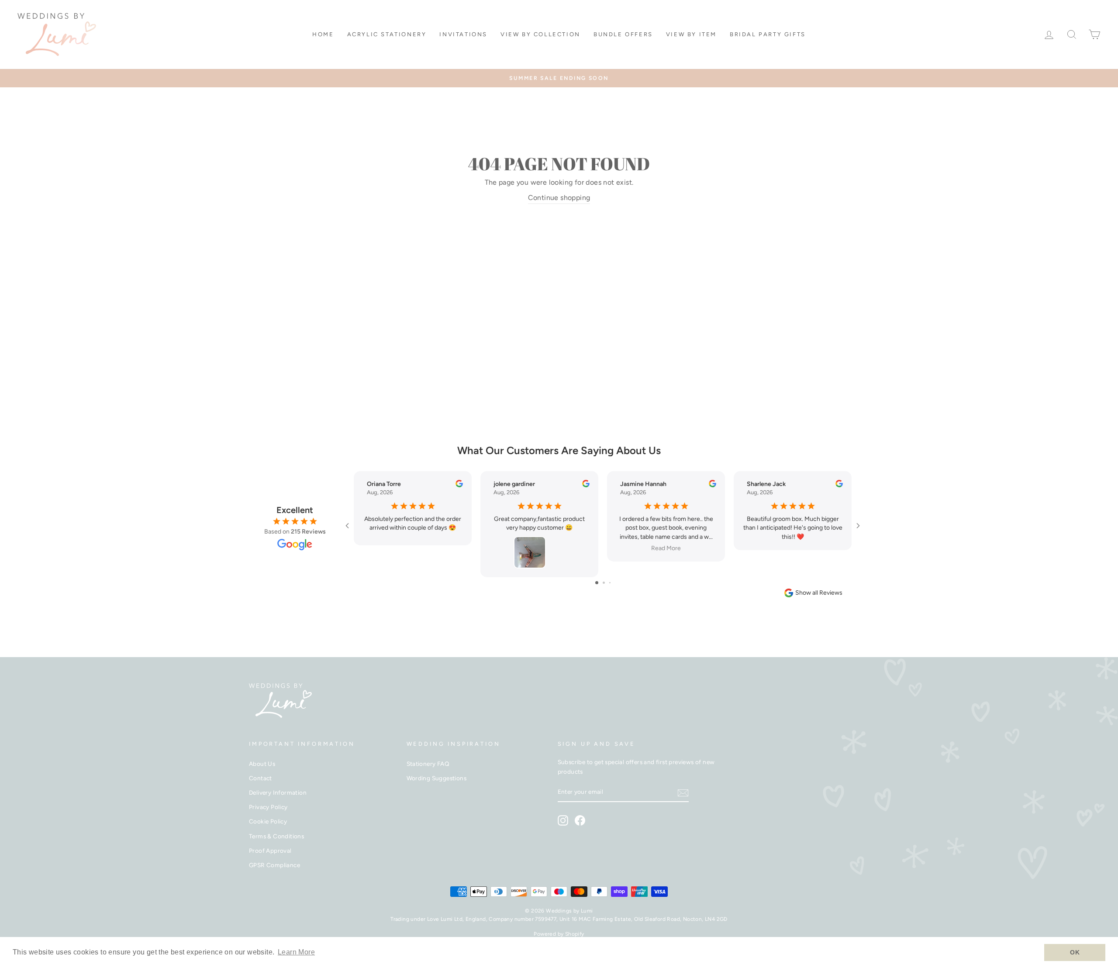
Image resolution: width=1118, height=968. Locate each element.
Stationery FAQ (428, 763)
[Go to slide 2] (604, 583)
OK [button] (1075, 952)
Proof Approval (270, 850)
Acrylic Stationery (387, 34)
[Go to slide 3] (610, 582)
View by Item (691, 34)
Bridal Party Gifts (768, 34)
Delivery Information (278, 792)
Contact (260, 778)
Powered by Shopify (559, 934)
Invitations (463, 34)
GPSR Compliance (274, 864)
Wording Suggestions (437, 778)
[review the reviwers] (459, 485)
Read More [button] (666, 548)
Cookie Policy (268, 821)
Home (323, 34)
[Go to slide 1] (596, 582)
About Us (262, 763)
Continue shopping (559, 197)
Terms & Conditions (276, 836)
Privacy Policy (268, 806)
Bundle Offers (623, 34)
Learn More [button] (296, 952)
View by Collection (540, 34)
